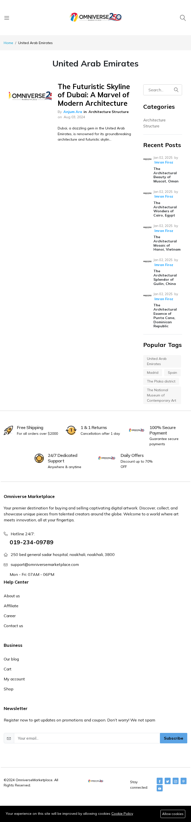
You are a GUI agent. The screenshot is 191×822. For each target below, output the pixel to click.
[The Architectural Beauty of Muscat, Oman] (147, 159)
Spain (172, 372)
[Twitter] (168, 781)
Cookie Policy (122, 813)
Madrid (152, 372)
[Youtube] (160, 788)
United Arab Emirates (157, 361)
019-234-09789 (31, 542)
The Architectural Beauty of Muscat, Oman (166, 174)
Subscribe (173, 738)
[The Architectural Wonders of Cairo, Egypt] (147, 193)
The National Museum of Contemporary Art (161, 395)
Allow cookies (173, 814)
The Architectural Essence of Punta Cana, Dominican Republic (165, 315)
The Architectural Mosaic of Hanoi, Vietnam (167, 243)
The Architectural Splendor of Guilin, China (165, 277)
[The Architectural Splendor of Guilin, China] (147, 262)
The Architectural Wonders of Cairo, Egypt (165, 209)
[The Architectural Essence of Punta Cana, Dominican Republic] (147, 296)
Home (8, 43)
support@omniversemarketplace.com (45, 564)
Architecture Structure (109, 112)
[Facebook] (160, 781)
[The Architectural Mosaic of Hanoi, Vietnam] (147, 227)
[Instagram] (176, 781)
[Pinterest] (184, 781)
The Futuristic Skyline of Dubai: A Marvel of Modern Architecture (94, 95)
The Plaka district (161, 381)
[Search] (183, 17)
